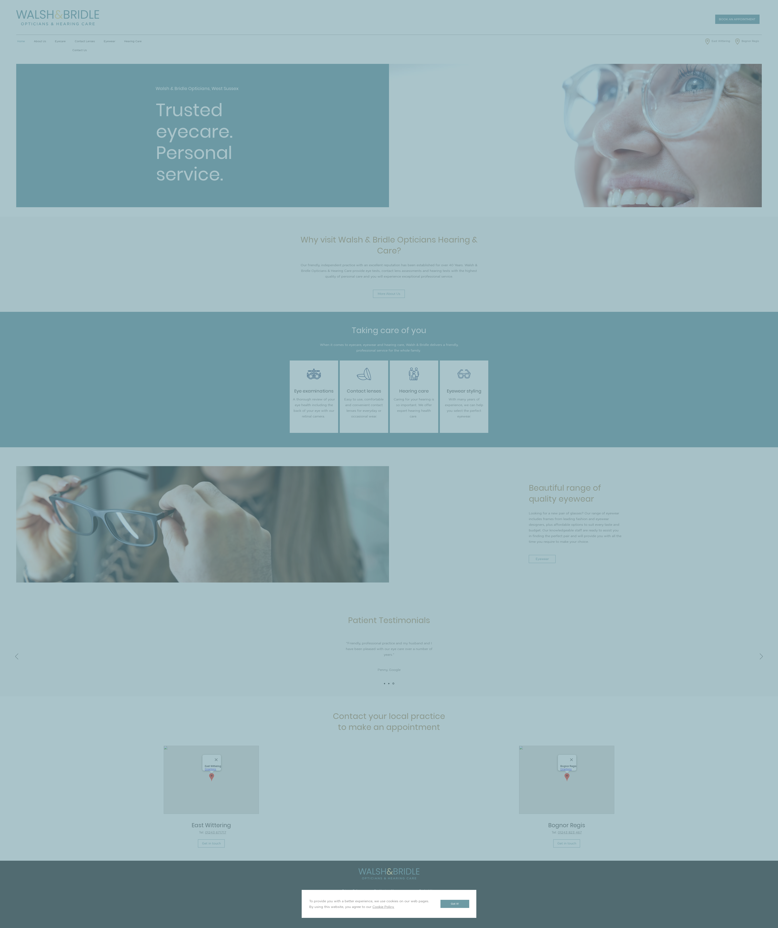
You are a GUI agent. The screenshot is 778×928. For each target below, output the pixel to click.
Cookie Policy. (383, 907)
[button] (454, 904)
